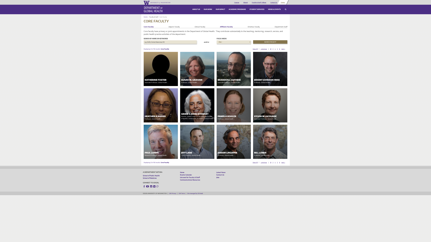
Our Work (208, 9)
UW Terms (182, 193)
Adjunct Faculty (174, 27)
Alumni (245, 2)
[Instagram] (151, 186)
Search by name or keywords (156, 39)
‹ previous (264, 49)
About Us (196, 9)
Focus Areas (222, 39)
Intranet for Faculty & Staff (190, 177)
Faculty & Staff (153, 17)
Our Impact (220, 9)
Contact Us (273, 2)
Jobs (217, 177)
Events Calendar (186, 175)
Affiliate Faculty (226, 27)
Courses (236, 2)
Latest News (220, 172)
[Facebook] (144, 186)
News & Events (274, 9)
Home (146, 17)
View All (255, 49)
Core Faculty (149, 27)
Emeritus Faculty (254, 27)
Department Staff (281, 27)
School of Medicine (150, 178)
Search (285, 9)
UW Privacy (172, 193)
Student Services (257, 9)
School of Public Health (151, 176)
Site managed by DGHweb (195, 193)
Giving (283, 2)
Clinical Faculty (200, 27)
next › (283, 49)
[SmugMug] (157, 186)
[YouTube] (147, 186)
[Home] (153, 9)
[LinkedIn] (154, 186)
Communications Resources (190, 180)
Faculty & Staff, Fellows (259, 2)
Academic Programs (237, 9)
